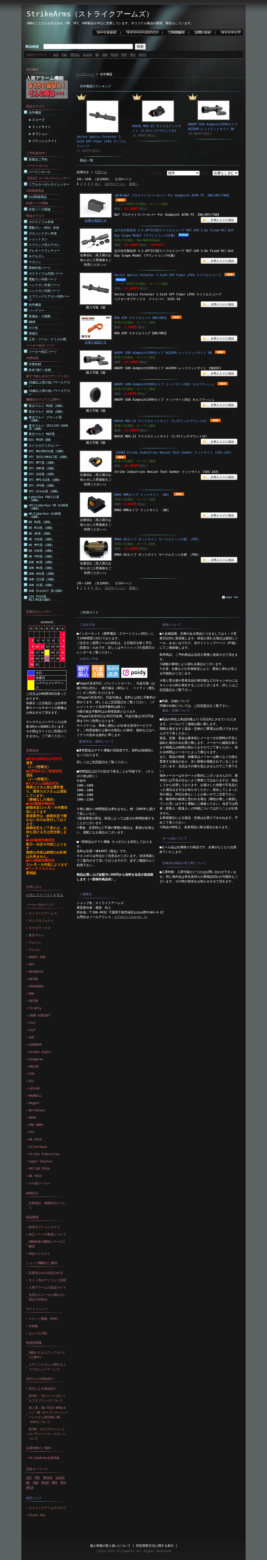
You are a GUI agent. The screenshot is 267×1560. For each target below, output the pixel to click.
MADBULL (35, 1096)
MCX (133, 55)
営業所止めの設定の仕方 (46, 1273)
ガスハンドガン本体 (43, 233)
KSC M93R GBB (40, 440)
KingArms (36, 1059)
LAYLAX (34, 1088)
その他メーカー (40, 1183)
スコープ (38, 120)
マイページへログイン (142, 32)
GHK (105, 55)
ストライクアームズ (43, 913)
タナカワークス (40, 928)
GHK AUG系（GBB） (42, 573)
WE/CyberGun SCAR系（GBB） (45, 515)
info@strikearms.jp (130, 917)
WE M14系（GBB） (41, 528)
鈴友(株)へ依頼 (40, 370)
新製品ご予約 (38, 159)
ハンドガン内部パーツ (44, 291)
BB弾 (32, 322)
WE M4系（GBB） (41, 522)
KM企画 (34, 1066)
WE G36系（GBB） (41, 551)
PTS (31, 1132)
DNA (31, 993)
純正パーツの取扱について (47, 1234)
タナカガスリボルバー (44, 445)
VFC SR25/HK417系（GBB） (49, 457)
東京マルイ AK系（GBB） (47, 411)
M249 (114, 55)
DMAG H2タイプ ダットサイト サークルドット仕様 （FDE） (157, 539)
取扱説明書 (34, 1342)
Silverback (38, 1147)
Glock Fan (37, 1515)
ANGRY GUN (37, 957)
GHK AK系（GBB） (41, 562)
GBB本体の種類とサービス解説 (47, 1244)
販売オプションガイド (44, 1227)
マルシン (35, 942)
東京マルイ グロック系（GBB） (45, 419)
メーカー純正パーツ (43, 352)
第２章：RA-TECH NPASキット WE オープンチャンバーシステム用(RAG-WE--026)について (48, 1415)
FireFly (35, 1008)
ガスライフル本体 (41, 222)
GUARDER (35, 1045)
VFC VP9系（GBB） (42, 485)
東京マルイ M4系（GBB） (47, 406)
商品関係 (32, 1217)
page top (232, 597)
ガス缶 (33, 328)
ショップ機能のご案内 (41, 1263)
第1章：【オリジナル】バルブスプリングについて (47, 1398)
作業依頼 (35, 364)
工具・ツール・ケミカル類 (47, 339)
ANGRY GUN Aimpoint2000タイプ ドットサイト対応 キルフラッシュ (164, 384)
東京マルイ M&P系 (42, 434)
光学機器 (35, 112)
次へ (98, 184)
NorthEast (37, 1110)
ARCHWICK (36, 972)
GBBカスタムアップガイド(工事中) (47, 1355)
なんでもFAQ (38, 1333)
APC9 (142, 55)
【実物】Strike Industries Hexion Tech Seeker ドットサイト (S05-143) (172, 452)
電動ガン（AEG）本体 (44, 228)
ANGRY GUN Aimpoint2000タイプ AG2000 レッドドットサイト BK (163, 353)
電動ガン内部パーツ (43, 279)
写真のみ (101, 172)
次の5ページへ (115, 184)
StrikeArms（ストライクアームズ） (90, 14)
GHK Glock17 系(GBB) (46, 591)
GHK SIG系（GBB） (42, 579)
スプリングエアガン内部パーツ (49, 298)
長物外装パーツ (40, 268)
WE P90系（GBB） (41, 556)
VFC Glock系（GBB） (44, 491)
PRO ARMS (36, 1125)
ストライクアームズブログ (47, 1508)
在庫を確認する (96, 220)
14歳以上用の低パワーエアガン (49, 392)
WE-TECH (35, 1176)
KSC (31, 1081)
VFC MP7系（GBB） (42, 463)
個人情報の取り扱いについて (110, 1545)
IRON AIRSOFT (40, 1015)
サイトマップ (230, 32)
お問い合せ (203, 32)
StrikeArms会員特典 (44, 1458)
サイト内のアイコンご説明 (47, 1280)
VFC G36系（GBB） (42, 474)
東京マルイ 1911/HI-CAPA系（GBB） (48, 427)
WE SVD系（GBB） (41, 539)
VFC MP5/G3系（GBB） (45, 480)
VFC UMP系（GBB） (42, 468)
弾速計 (33, 333)
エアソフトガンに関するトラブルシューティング (47, 1367)
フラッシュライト (44, 141)
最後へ (133, 184)
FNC (64, 55)
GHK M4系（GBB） (41, 568)
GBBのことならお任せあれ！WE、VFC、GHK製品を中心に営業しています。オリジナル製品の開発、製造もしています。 (110, 23)
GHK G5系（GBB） (41, 585)
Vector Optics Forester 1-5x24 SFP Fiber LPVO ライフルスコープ (101, 141)
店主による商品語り (40, 1378)
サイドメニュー (37, 1308)
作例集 (33, 1326)
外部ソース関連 (40, 209)
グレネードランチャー (44, 250)
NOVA (32, 1117)
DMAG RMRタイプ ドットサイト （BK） (142, 495)
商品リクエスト (40, 1253)
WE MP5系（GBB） (41, 545)
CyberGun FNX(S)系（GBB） (44, 498)
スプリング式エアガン (44, 245)
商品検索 (32, 46)
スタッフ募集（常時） (44, 1319)
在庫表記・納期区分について (47, 1205)
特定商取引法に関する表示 (155, 1545)
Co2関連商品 (38, 197)
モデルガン (36, 256)
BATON (33, 979)
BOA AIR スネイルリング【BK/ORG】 (141, 318)
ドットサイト (41, 127)
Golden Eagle (40, 1052)
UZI (56, 55)
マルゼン (35, 950)
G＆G (32, 1023)
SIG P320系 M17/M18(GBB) (40, 598)
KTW (31, 1074)
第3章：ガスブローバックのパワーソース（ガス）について (47, 1433)
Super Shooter (40, 1161)
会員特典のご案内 (38, 1448)
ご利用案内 (176, 32)
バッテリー (36, 310)
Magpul (34, 1103)
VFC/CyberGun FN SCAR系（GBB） (48, 507)
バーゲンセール (40, 172)
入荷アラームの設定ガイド (47, 1287)
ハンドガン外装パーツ (44, 285)
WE (97, 55)
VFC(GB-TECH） (40, 1169)
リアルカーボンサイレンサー (49, 184)
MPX (124, 55)
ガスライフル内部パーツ (46, 273)
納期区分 (32, 1193)
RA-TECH (35, 1139)
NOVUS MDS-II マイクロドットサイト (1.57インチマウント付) (160, 421)
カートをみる (106, 32)
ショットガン (38, 239)
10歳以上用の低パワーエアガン (49, 384)
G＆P (32, 1030)
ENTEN (33, 1001)
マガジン (35, 262)
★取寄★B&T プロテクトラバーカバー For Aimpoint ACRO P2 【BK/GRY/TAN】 (172, 195)
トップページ (85, 74)
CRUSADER (36, 986)
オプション (40, 134)
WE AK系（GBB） (41, 533)
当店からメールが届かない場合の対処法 (47, 1297)
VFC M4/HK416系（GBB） (47, 451)
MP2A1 (75, 55)
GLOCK (87, 55)
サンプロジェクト (41, 921)
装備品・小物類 (40, 316)
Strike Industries (44, 1154)
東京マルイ (36, 935)
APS (31, 964)
